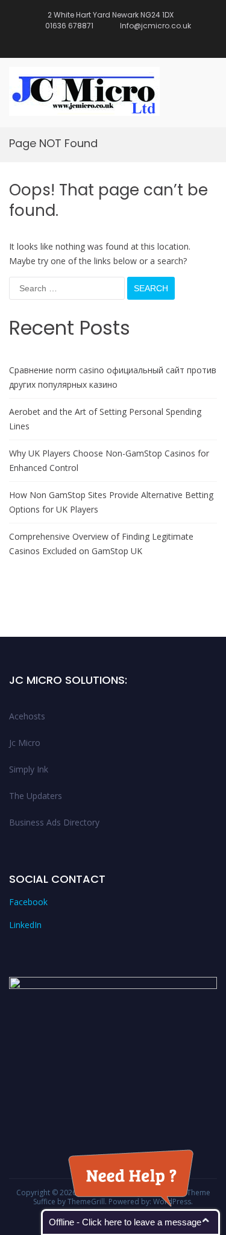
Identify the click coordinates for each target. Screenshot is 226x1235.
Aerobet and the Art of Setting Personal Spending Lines (105, 419)
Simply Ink (28, 769)
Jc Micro (24, 742)
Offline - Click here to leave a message (125, 1222)
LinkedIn (25, 924)
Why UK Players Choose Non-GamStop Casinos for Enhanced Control (109, 460)
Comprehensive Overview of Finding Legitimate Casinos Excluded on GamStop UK (101, 544)
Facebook (28, 902)
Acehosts (27, 716)
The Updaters (35, 795)
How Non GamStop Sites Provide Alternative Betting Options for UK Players (111, 502)
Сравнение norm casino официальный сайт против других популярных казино (112, 377)
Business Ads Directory (54, 822)
